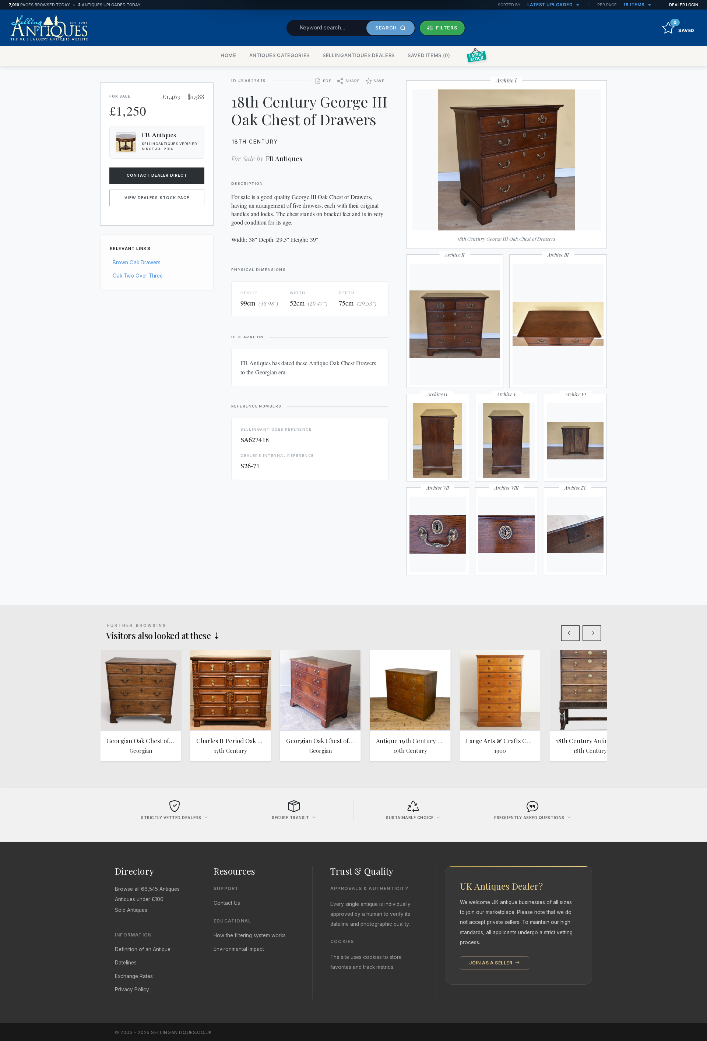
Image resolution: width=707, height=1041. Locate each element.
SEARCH (386, 28)
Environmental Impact (239, 949)
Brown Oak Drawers (137, 262)
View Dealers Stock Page (156, 197)
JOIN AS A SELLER (491, 963)
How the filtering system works (250, 935)
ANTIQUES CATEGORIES (279, 55)
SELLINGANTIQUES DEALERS (359, 55)
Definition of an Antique (142, 949)
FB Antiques (284, 158)
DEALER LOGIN (683, 4)
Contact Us (227, 903)
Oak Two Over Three (138, 276)
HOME (228, 55)
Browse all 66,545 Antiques (147, 889)
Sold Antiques (131, 910)
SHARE (352, 81)
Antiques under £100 (139, 899)
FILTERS (447, 28)
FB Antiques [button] (159, 134)
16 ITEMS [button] (634, 4)
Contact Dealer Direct (157, 175)
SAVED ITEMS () (429, 55)
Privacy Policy (132, 989)
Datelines (126, 963)
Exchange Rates (134, 976)
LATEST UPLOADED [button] (550, 4)
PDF (327, 81)
